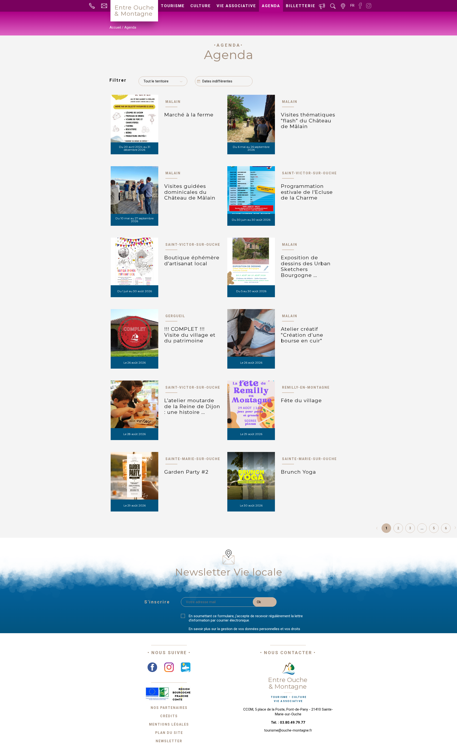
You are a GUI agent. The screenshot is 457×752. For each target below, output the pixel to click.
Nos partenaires (169, 708)
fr (352, 5)
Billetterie (300, 6)
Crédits (169, 716)
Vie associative (236, 6)
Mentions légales (169, 724)
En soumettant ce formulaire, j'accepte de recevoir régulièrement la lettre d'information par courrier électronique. (246, 618)
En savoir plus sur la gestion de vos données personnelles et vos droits (244, 629)
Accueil (115, 27)
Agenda (271, 6)
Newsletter (169, 741)
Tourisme (173, 6)
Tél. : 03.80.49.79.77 (288, 722)
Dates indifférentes (217, 81)
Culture (200, 6)
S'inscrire (157, 601)
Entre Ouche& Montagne (134, 10)
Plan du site (169, 733)
